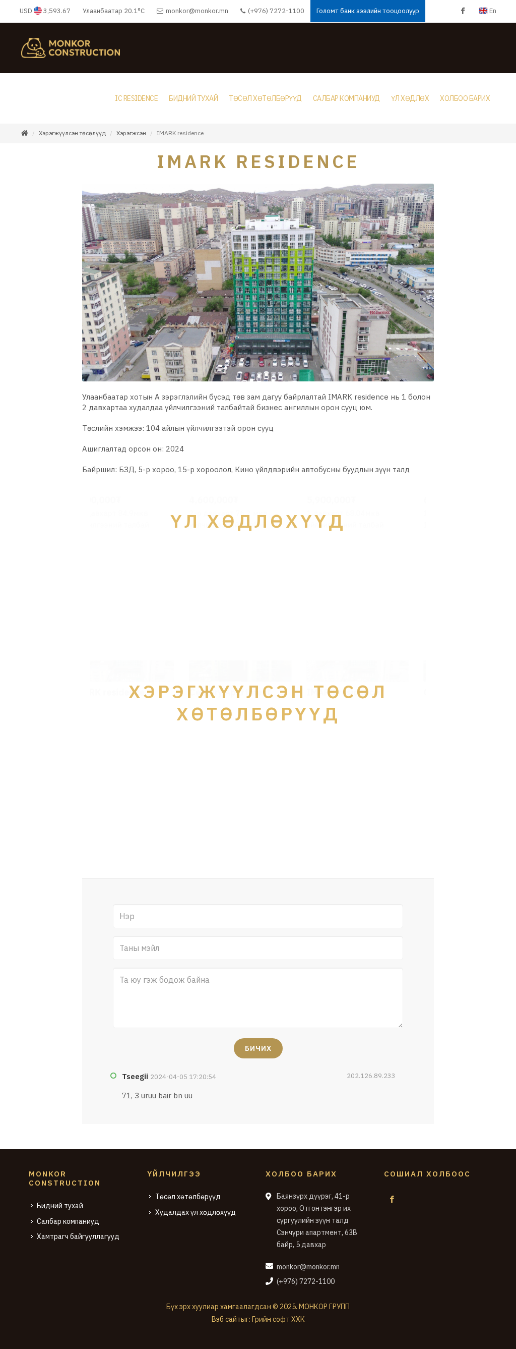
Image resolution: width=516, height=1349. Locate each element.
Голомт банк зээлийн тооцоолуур (367, 11)
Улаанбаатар (114, 11)
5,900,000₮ (231, 616)
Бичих (258, 1048)
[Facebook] (463, 11)
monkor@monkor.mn (197, 11)
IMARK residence (243, 808)
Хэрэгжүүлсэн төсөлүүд (72, 133)
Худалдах (174, 551)
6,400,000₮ (349, 616)
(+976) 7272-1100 (275, 11)
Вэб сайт (226, 1319)
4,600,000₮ (114, 616)
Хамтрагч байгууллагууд (78, 1236)
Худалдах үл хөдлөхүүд (195, 1212)
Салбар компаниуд (68, 1221)
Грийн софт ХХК (278, 1319)
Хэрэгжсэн (131, 133)
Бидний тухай (60, 1205)
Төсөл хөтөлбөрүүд (188, 1196)
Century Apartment (130, 808)
